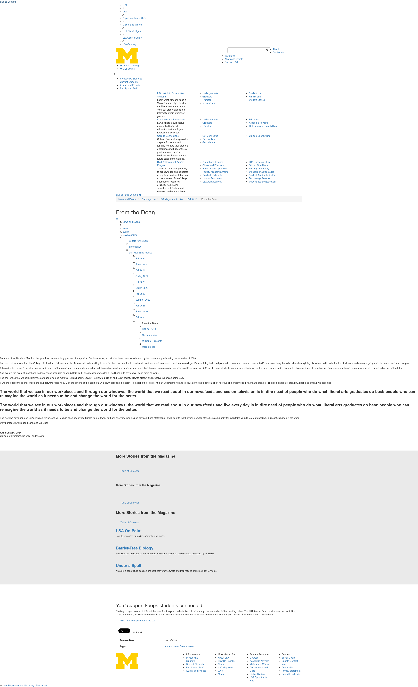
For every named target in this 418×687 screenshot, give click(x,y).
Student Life (255, 93)
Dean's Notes (187, 646)
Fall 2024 (140, 270)
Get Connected (210, 135)
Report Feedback (291, 674)
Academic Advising (258, 122)
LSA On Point (149, 329)
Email (138, 632)
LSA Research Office (260, 162)
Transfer (206, 99)
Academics (278, 52)
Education (254, 119)
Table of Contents (130, 470)
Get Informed (209, 142)
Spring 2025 (142, 264)
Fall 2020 (192, 199)
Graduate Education (212, 175)
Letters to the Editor (139, 240)
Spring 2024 (142, 276)
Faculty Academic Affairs (215, 171)
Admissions (255, 96)
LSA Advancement (212, 181)
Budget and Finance (212, 162)
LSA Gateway (129, 44)
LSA (124, 11)
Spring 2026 (135, 246)
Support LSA (231, 62)
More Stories (148, 346)
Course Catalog (130, 65)
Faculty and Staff (128, 88)
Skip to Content (8, 1)
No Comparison (150, 335)
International (208, 103)
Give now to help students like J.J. (138, 620)
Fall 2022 (140, 293)
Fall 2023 (140, 282)
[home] (139, 194)
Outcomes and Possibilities (171, 119)
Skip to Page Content (127, 194)
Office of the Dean (258, 165)
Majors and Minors (132, 24)
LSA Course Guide (132, 37)
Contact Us (287, 667)
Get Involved (209, 139)
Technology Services (259, 178)
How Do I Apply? (226, 660)
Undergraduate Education (262, 181)
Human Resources (212, 178)
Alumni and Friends (130, 85)
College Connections (168, 135)
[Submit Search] (267, 50)
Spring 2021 (142, 311)
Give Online (128, 68)
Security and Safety (259, 168)
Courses (254, 657)
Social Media (288, 657)
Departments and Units (134, 18)
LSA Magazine (148, 199)
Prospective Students (131, 78)
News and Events (234, 59)
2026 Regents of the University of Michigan (24, 685)
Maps (221, 674)
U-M (124, 5)
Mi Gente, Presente (152, 340)
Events (125, 231)
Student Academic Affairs (262, 175)
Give (220, 670)
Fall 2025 (140, 258)
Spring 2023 (142, 287)
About (276, 49)
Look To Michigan (131, 31)
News (125, 228)
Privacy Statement (291, 670)
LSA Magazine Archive (171, 199)
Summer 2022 (143, 299)
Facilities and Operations (215, 168)
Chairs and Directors (213, 165)
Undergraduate (210, 93)
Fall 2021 (140, 305)
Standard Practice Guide (261, 171)
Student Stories (257, 99)
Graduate (207, 96)
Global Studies (257, 674)
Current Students (129, 81)
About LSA (223, 657)
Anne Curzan (172, 646)
